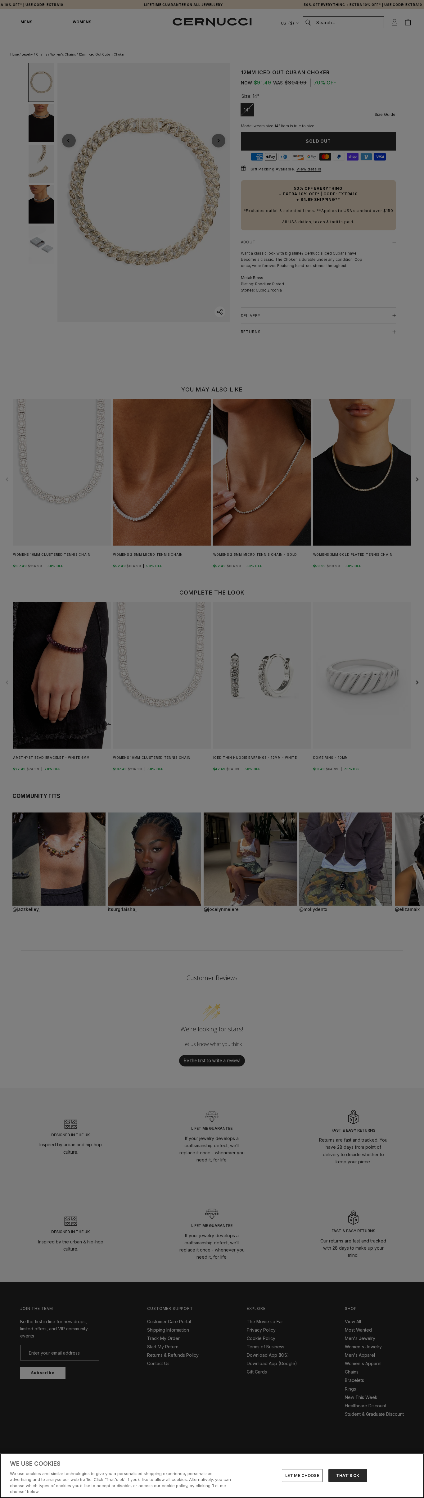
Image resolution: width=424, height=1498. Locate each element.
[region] (212, 1476)
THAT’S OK (347, 1475)
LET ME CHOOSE (302, 1475)
